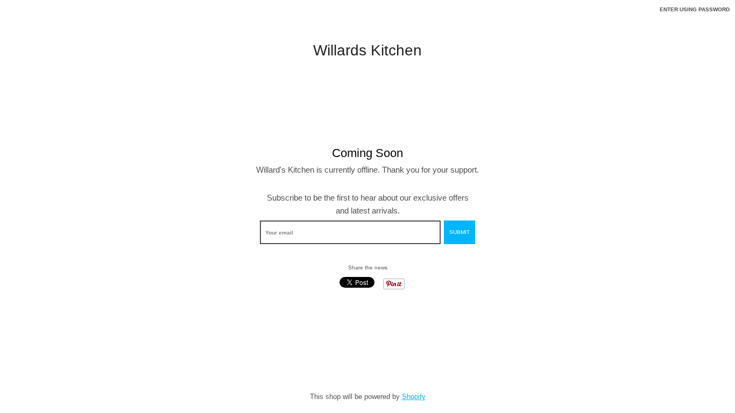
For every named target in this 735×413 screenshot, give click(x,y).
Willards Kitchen (367, 50)
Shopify (414, 397)
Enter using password (695, 9)
